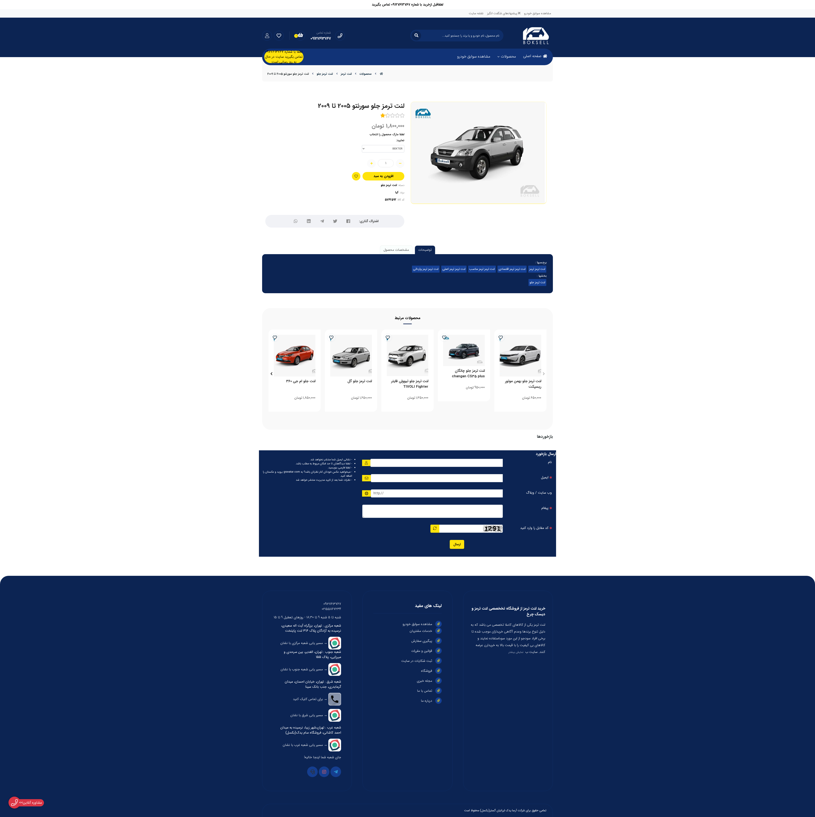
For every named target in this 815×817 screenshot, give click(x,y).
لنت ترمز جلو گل (359, 381)
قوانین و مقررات (421, 651)
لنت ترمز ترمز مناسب (482, 269)
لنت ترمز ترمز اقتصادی (512, 269)
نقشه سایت (476, 13)
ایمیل (544, 477)
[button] (544, 373)
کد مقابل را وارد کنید (534, 528)
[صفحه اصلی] (381, 74)
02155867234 (331, 609)
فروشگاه (426, 670)
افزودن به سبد (383, 176)
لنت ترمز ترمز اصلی (453, 269)
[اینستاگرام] (324, 771)
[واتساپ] (295, 221)
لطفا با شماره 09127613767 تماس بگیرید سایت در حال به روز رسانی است (284, 57)
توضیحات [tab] (425, 249)
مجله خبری (424, 680)
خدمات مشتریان (421, 631)
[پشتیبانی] (312, 771)
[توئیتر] (335, 221)
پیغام (544, 508)
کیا (396, 192)
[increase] (371, 163)
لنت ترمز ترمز (537, 269)
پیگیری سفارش (421, 641)
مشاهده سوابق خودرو (537, 13)
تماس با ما (424, 690)
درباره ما (426, 700)
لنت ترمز (346, 74)
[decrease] (400, 163)
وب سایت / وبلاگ (539, 492)
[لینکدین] (308, 221)
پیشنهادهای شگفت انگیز (502, 13)
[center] (416, 35)
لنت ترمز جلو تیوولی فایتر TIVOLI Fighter (409, 384)
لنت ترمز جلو (325, 74)
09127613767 (332, 604)
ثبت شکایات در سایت (416, 660)
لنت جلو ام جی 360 (300, 381)
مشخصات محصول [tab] (396, 249)
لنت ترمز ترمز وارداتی (425, 269)
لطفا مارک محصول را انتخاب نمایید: (387, 137)
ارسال (457, 544)
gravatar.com (292, 472)
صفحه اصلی (532, 56)
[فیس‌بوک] (348, 221)
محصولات (508, 56)
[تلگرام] (322, 221)
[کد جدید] (434, 529)
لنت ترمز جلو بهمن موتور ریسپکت (523, 384)
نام (550, 462)
